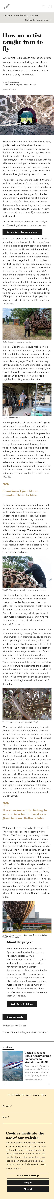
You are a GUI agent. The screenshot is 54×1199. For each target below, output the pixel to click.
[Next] (49, 1084)
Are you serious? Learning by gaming (22, 15)
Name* (6, 1117)
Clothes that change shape (37, 20)
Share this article (15, 1017)
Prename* (7, 1106)
